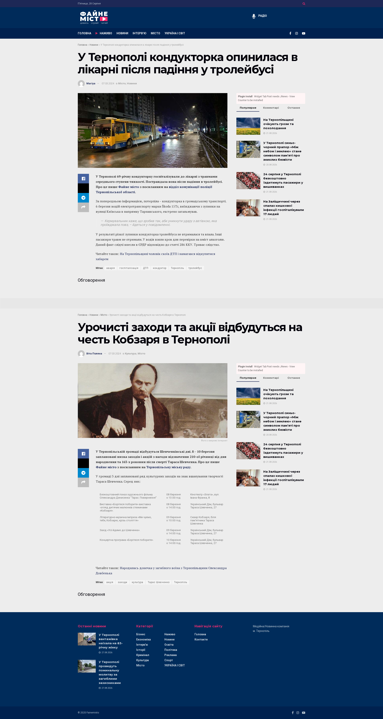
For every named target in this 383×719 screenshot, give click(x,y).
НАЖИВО (106, 33)
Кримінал (142, 655)
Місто (122, 83)
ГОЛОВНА (84, 33)
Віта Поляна (94, 353)
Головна (82, 44)
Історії (140, 649)
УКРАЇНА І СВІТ (175, 33)
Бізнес (140, 634)
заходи (122, 582)
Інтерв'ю (142, 644)
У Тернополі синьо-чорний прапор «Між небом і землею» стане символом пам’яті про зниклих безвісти (282, 151)
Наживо (169, 634)
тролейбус (195, 268)
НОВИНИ (122, 33)
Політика (170, 649)
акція (109, 582)
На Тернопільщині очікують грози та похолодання (278, 124)
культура (137, 582)
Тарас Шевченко (159, 582)
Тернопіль (177, 268)
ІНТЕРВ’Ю (139, 33)
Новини (94, 44)
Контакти (201, 639)
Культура (130, 353)
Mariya (90, 83)
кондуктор (159, 268)
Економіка (143, 639)
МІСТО (155, 33)
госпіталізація (128, 268)
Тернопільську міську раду (168, 467)
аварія (110, 268)
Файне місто (128, 187)
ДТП (145, 268)
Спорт (168, 660)
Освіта (169, 644)
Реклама (170, 655)
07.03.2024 (108, 83)
